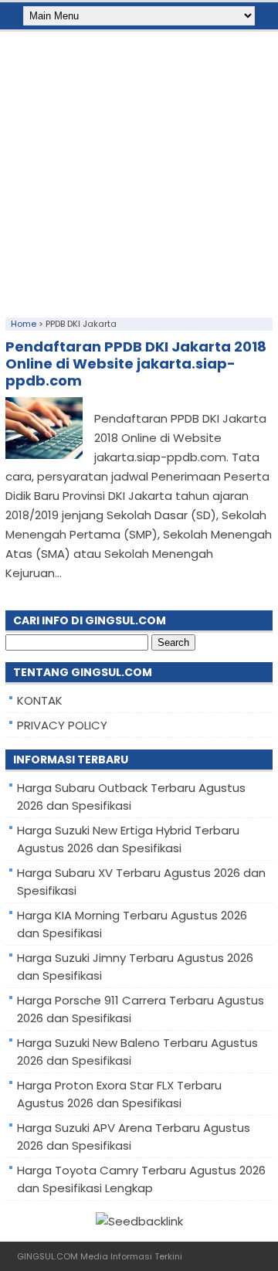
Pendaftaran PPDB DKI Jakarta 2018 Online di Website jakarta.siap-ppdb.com (135, 363)
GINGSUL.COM (47, 1256)
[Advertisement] (139, 171)
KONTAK (40, 700)
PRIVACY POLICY (62, 725)
